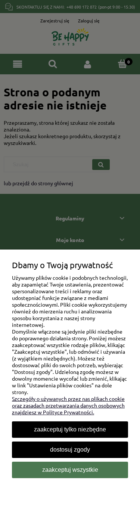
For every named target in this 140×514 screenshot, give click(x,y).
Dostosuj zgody (70, 449)
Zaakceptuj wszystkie (70, 470)
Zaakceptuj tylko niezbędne (70, 429)
